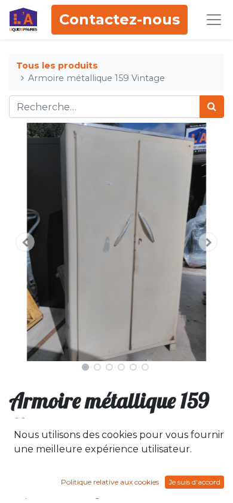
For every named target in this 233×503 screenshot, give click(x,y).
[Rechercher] (212, 106)
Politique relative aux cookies (110, 481)
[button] (25, 242)
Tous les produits (57, 65)
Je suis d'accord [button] (194, 481)
